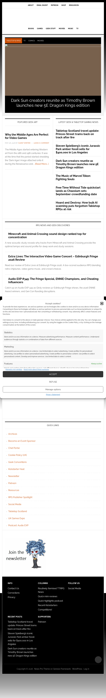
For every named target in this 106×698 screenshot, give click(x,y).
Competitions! (45, 609)
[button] (101, 303)
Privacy (11, 597)
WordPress (77, 669)
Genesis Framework (62, 669)
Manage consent (98, 659)
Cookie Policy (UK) (17, 455)
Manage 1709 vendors (14, 369)
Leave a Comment (41, 143)
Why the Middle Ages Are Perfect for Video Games (26, 136)
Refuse (53, 382)
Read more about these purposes (36, 369)
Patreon (12, 483)
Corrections (14, 593)
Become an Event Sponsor (22, 441)
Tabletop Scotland (17, 511)
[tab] (13, 40)
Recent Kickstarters (48, 605)
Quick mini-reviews (47, 596)
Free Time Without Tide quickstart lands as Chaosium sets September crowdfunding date (78, 191)
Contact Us (13, 588)
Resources (13, 490)
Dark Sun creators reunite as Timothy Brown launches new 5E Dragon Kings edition (53, 103)
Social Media (14, 504)
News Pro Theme (42, 669)
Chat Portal (14, 448)
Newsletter (13, 476)
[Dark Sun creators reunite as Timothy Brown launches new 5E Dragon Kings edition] (53, 70)
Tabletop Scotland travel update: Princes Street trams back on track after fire (77, 134)
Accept (53, 374)
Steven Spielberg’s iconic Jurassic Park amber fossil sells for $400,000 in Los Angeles (78, 149)
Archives (12, 434)
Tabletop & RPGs (13, 41)
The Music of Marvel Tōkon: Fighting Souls (73, 177)
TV (24, 41)
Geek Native (53, 17)
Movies (40, 41)
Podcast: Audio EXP (18, 525)
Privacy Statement (53, 395)
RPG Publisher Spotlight (20, 497)
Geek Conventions (17, 462)
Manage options (53, 389)
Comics (31, 41)
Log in (86, 669)
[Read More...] (42, 164)
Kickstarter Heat (16, 469)
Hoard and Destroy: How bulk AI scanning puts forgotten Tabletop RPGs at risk (78, 206)
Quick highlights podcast (50, 601)
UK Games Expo (16, 518)
